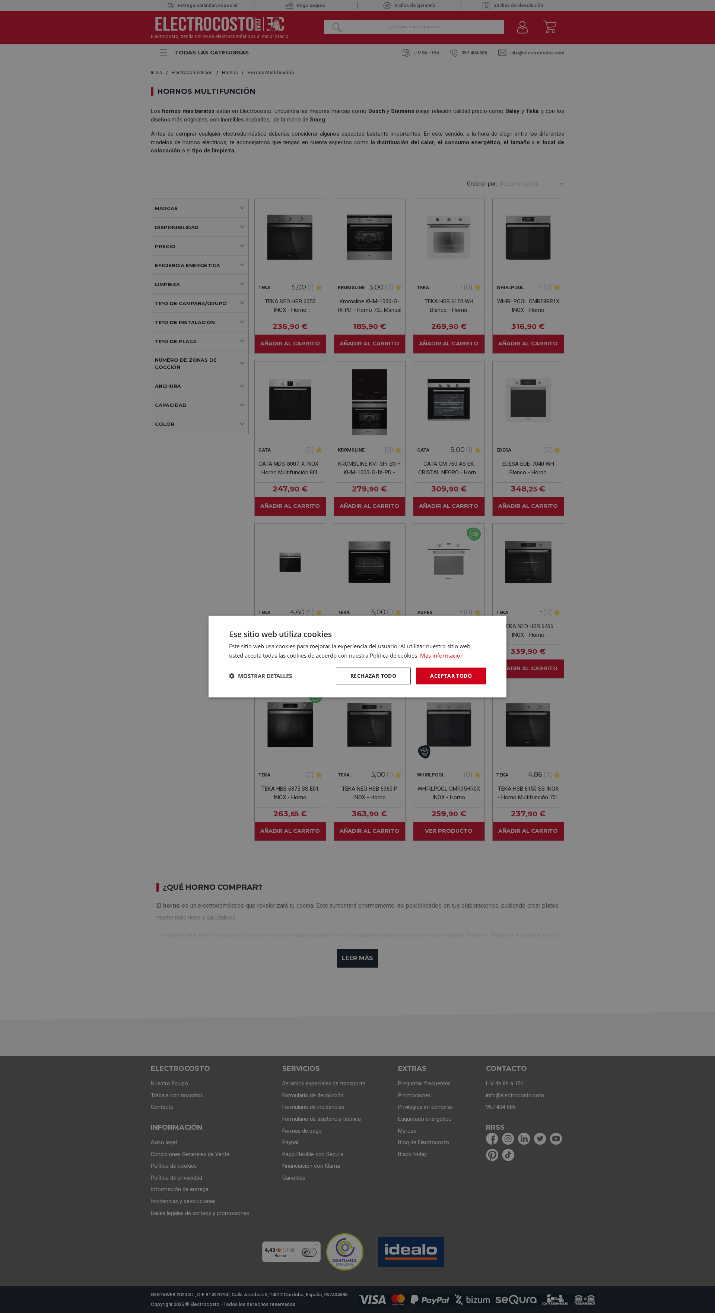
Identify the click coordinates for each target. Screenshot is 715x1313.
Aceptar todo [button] (451, 675)
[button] (260, 676)
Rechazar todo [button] (373, 675)
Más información (442, 655)
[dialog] (357, 656)
